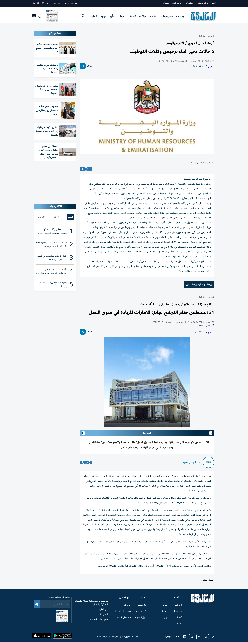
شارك (89, 66)
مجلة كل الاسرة (124, 617)
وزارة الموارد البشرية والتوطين (198, 284)
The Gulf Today (123, 611)
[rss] (191, 636)
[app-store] (41, 636)
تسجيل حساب (56, 3)
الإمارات (180, 16)
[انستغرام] (38, 3)
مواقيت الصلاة (177, 3)
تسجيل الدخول (69, 3)
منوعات (122, 16)
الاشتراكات (141, 611)
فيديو (103, 16)
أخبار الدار (202, 36)
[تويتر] (43, 3)
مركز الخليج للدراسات (98, 619)
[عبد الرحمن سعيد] (208, 462)
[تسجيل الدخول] (76, 3)
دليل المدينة (141, 617)
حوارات (127, 604)
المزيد (94, 16)
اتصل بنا (104, 614)
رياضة (142, 16)
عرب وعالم (167, 16)
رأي (112, 16)
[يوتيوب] (34, 3)
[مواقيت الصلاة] (34, 16)
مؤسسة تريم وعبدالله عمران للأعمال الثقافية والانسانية (91, 602)
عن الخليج (103, 609)
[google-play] (62, 636)
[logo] (203, 16)
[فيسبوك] (47, 3)
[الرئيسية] (202, 602)
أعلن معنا (142, 604)
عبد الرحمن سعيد (191, 462)
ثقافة (133, 16)
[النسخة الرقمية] (52, 16)
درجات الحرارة (165, 3)
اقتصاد (153, 16)
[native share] (83, 66)
